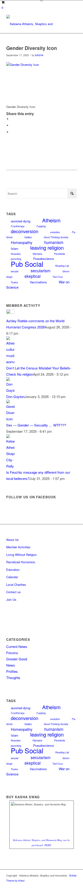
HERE (47, 845)
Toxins (14, 282)
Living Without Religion (21, 554)
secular (15, 271)
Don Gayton (15, 396)
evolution (55, 232)
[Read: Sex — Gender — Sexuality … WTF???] (10, 418)
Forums (12, 652)
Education (13, 569)
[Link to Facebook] (73, 885)
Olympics (37, 253)
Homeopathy (21, 242)
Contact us (13, 592)
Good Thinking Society (56, 237)
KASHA (39, 55)
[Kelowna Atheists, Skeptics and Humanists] (34, 24)
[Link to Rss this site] (66, 885)
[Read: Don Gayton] (10, 390)
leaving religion (47, 247)
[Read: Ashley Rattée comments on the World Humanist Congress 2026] (10, 312)
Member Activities (18, 547)
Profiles (12, 671)
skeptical (32, 276)
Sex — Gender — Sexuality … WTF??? (36, 425)
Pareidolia (59, 253)
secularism (40, 270)
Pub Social (27, 264)
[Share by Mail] (12, 132)
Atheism (51, 220)
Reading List (62, 265)
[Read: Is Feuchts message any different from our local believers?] (10, 466)
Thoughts (13, 677)
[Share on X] (12, 125)
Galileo (28, 237)
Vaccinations (38, 282)
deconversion (24, 231)
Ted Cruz (58, 277)
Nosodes (16, 253)
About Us (12, 539)
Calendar (12, 577)
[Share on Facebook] (12, 119)
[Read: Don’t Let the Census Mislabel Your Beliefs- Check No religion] (10, 361)
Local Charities (16, 584)
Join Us (11, 599)
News (10, 665)
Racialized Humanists (20, 562)
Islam (14, 248)
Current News (16, 646)
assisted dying (20, 221)
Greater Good (16, 658)
